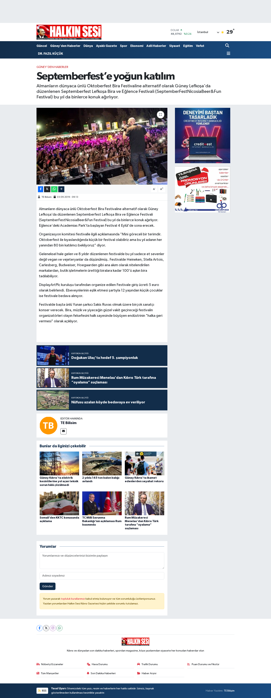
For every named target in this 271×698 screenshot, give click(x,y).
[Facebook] (40, 628)
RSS (43, 690)
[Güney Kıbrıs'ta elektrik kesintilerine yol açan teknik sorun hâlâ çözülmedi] (59, 463)
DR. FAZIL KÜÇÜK (50, 53)
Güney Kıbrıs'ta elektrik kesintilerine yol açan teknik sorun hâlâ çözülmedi (59, 481)
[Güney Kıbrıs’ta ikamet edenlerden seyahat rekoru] (144, 463)
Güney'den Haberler (65, 45)
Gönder (47, 586)
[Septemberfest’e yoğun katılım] (102, 146)
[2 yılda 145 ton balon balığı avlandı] (102, 463)
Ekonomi (136, 45)
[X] (46, 628)
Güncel (42, 45)
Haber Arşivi (149, 673)
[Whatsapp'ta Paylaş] (54, 189)
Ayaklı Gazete (106, 45)
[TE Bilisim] (48, 425)
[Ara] (227, 46)
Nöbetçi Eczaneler (52, 664)
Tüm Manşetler (50, 673)
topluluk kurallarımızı (73, 598)
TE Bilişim (229, 690)
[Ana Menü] (227, 54)
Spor (123, 45)
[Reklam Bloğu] (202, 135)
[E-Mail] (63, 431)
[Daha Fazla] (61, 189)
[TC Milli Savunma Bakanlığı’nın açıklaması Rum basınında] (102, 503)
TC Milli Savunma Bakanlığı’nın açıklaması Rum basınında (101, 521)
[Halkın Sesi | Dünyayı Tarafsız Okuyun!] (69, 32)
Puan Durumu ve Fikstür (205, 664)
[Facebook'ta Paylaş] (40, 189)
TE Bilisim (46, 197)
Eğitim (188, 45)
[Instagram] (53, 628)
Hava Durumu (100, 664)
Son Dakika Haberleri (103, 673)
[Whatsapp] (59, 628)
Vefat (200, 45)
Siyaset (174, 45)
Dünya (88, 45)
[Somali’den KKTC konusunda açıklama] (59, 503)
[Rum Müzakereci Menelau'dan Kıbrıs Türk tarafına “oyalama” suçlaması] (144, 503)
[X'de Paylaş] (47, 189)
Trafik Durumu (149, 664)
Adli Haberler (156, 45)
